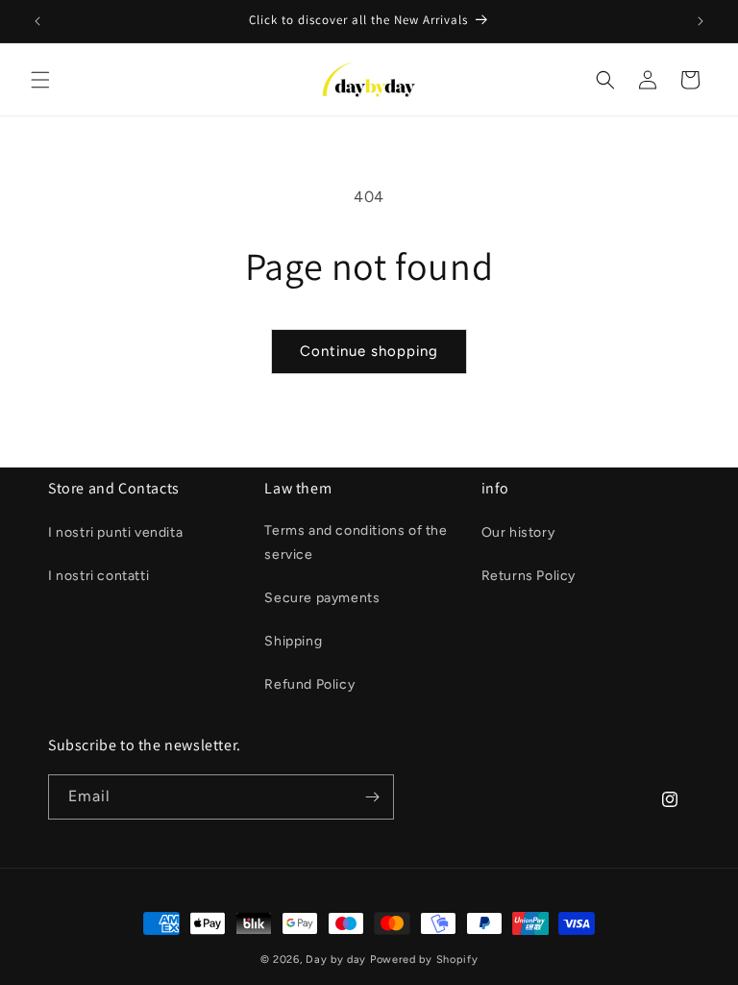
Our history (518, 532)
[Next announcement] (700, 21)
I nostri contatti (98, 576)
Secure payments (322, 598)
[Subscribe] (372, 797)
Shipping (293, 641)
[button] (40, 80)
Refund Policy (309, 684)
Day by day (336, 959)
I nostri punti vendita (115, 532)
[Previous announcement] (37, 21)
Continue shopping (369, 351)
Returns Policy (528, 576)
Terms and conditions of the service (355, 542)
